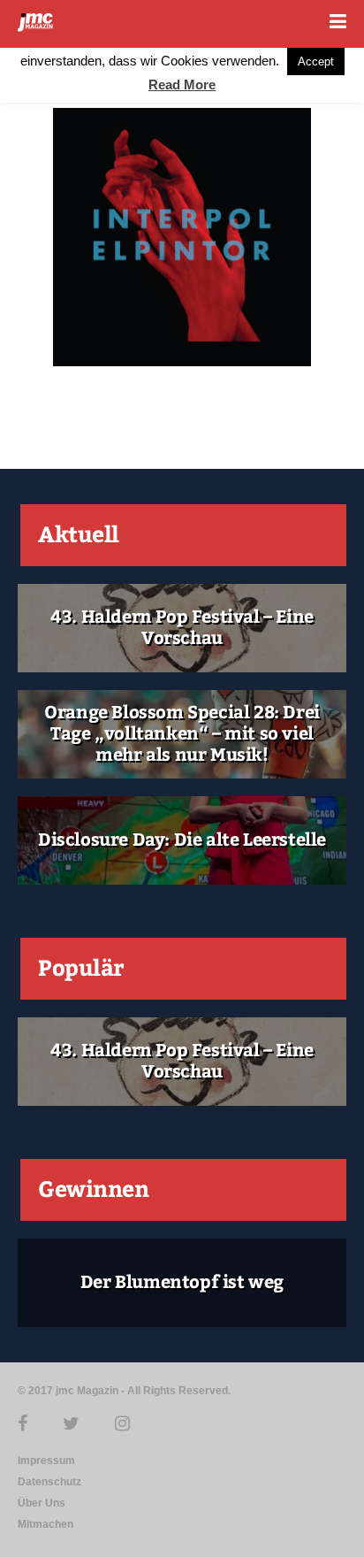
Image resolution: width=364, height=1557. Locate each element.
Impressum (46, 1460)
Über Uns (41, 1503)
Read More (182, 84)
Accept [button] (316, 61)
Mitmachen (45, 1524)
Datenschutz (49, 1482)
